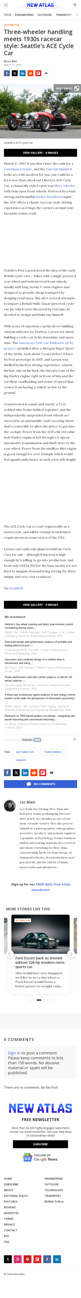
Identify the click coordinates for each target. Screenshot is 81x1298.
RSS (6, 1236)
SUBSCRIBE (11, 1184)
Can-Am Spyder (58, 169)
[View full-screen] (76, 88)
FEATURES (10, 1201)
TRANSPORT (64, 15)
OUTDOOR (45, 15)
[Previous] (10, 954)
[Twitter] (15, 73)
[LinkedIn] (23, 73)
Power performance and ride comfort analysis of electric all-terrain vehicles (38, 679)
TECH (7, 15)
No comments (44, 784)
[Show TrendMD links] (74, 739)
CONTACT (10, 1230)
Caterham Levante (18, 169)
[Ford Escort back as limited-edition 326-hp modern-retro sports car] (40, 934)
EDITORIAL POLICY (16, 1196)
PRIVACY (9, 1224)
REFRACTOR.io (54, 1201)
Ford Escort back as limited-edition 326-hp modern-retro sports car (39, 962)
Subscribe (40, 1144)
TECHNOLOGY (53, 1190)
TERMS (8, 1219)
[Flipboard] (38, 73)
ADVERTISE (11, 1213)
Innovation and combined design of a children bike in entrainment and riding (34, 661)
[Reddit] (30, 73)
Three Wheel (53, 751)
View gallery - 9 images (40, 153)
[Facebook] (7, 73)
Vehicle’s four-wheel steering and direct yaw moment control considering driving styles (39, 626)
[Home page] (40, 6)
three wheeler (64, 186)
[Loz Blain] (10, 806)
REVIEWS (10, 1207)
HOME (8, 1178)
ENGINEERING (24, 15)
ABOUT (9, 1190)
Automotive (11, 25)
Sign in (14, 1053)
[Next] (71, 954)
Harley (21, 760)
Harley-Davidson (48, 197)
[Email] (46, 73)
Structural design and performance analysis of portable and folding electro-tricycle (38, 643)
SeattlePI (16, 588)
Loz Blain (27, 802)
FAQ (6, 1242)
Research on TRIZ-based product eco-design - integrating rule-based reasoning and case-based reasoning (40, 717)
